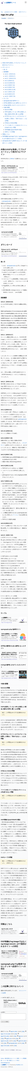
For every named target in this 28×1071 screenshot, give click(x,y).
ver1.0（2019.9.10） (10, 74)
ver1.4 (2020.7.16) (10, 85)
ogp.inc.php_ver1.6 (7, 929)
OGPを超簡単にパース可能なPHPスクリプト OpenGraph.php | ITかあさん (9, 635)
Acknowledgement (5, 1062)
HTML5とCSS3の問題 (11, 123)
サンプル (6, 98)
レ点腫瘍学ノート (6, 617)
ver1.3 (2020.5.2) (9, 80)
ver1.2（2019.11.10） (11, 78)
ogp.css (21, 1036)
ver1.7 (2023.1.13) (10, 91)
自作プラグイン (23, 12)
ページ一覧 (5, 1060)
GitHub (12, 158)
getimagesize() (22, 419)
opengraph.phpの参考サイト (11, 100)
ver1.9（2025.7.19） (10, 96)
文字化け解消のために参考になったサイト (15, 103)
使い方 (5, 69)
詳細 (23, 1031)
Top (2, 12)
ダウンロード (6, 67)
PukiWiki (4, 18)
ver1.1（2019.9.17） (10, 76)
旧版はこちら (6, 134)
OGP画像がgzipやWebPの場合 (13, 129)
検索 (18, 1058)
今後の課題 (7, 107)
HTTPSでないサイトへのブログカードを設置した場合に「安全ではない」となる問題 (16, 118)
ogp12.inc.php (22, 1041)
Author (2, 1058)
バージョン (15, 515)
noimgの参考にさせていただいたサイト (15, 105)
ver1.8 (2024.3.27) (10, 94)
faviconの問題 (8, 109)
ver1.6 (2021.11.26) (10, 89)
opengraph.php (6, 201)
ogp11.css (9, 1038)
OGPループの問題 (10, 132)
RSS (18, 1060)
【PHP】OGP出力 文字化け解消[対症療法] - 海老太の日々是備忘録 (9, 654)
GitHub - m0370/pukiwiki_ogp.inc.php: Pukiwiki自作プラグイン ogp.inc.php (9, 167)
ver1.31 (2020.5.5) (10, 83)
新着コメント (12, 1060)
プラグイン (10, 18)
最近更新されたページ (10, 1058)
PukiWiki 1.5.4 (19, 1064)
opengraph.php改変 (7, 232)
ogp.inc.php (14, 1031)
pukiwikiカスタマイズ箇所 (11, 12)
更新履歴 (6, 71)
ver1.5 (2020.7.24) (10, 87)
